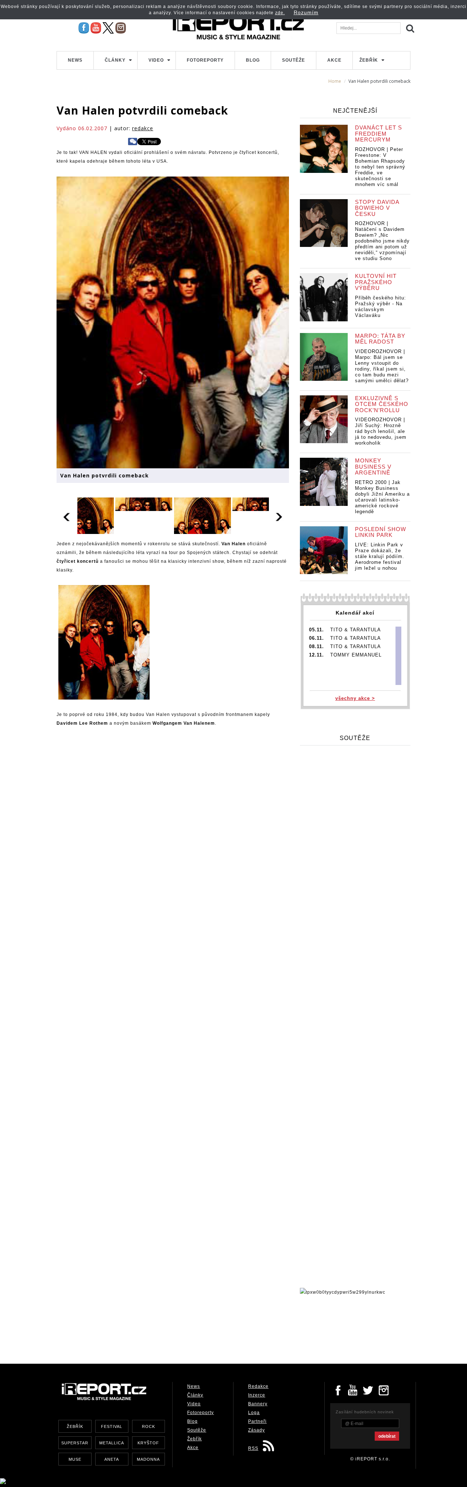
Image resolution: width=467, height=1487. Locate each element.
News (75, 60)
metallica (111, 1443)
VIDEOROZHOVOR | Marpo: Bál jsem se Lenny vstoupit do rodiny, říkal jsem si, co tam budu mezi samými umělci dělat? (382, 366)
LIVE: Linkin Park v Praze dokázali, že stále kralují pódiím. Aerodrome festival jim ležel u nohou (379, 556)
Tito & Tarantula (355, 629)
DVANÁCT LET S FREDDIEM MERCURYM (378, 133)
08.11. (316, 646)
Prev (67, 515)
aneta (111, 1459)
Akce (334, 60)
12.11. (316, 655)
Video (156, 60)
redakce (142, 128)
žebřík (75, 1426)
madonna (148, 1459)
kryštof (148, 1443)
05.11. (316, 629)
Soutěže (293, 60)
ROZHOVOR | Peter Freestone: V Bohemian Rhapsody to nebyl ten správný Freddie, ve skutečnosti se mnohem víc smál (380, 167)
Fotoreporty (205, 60)
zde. (280, 12)
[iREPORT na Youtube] (95, 27)
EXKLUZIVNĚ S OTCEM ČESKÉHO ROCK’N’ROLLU (381, 404)
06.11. (316, 638)
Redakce (258, 1386)
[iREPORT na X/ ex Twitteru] (108, 27)
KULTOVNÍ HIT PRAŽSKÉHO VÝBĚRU (376, 282)
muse (75, 1459)
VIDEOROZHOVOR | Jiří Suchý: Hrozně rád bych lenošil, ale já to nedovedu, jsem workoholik (380, 431)
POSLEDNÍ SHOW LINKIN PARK (380, 532)
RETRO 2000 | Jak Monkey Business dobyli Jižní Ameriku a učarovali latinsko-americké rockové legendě (382, 497)
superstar (74, 1443)
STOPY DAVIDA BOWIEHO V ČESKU (377, 208)
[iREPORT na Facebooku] (83, 27)
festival (111, 1426)
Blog (253, 60)
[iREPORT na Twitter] (368, 1389)
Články (115, 60)
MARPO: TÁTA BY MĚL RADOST (380, 339)
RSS (253, 1448)
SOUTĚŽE (355, 738)
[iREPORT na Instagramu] (120, 27)
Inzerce (256, 1395)
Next (279, 515)
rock (148, 1426)
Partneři (257, 1421)
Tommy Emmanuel (356, 655)
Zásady (256, 1430)
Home (334, 81)
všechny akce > (355, 698)
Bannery (257, 1403)
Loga (254, 1412)
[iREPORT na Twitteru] (353, 1389)
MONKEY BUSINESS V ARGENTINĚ (373, 466)
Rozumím (306, 12)
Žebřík (368, 60)
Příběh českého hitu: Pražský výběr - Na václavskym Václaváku (380, 306)
